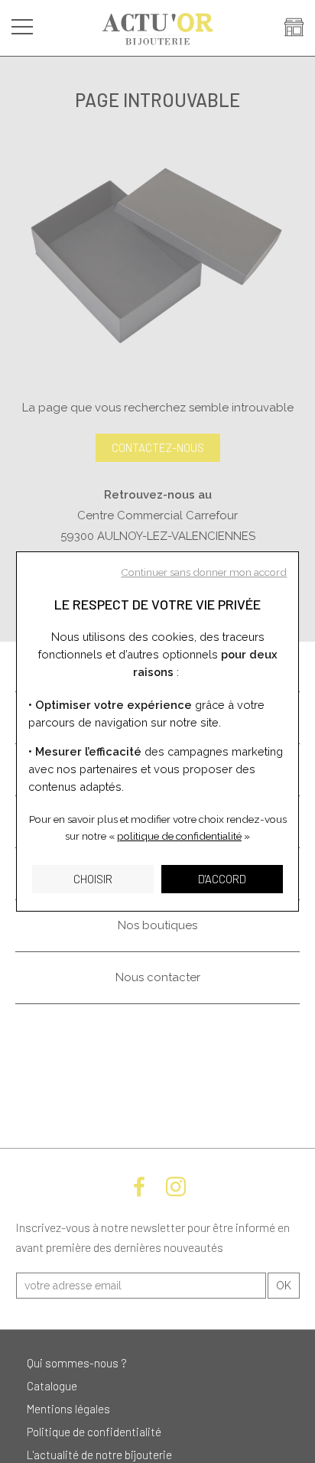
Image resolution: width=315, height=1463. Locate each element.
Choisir (92, 879)
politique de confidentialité (179, 836)
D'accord (222, 879)
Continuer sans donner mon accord (204, 572)
